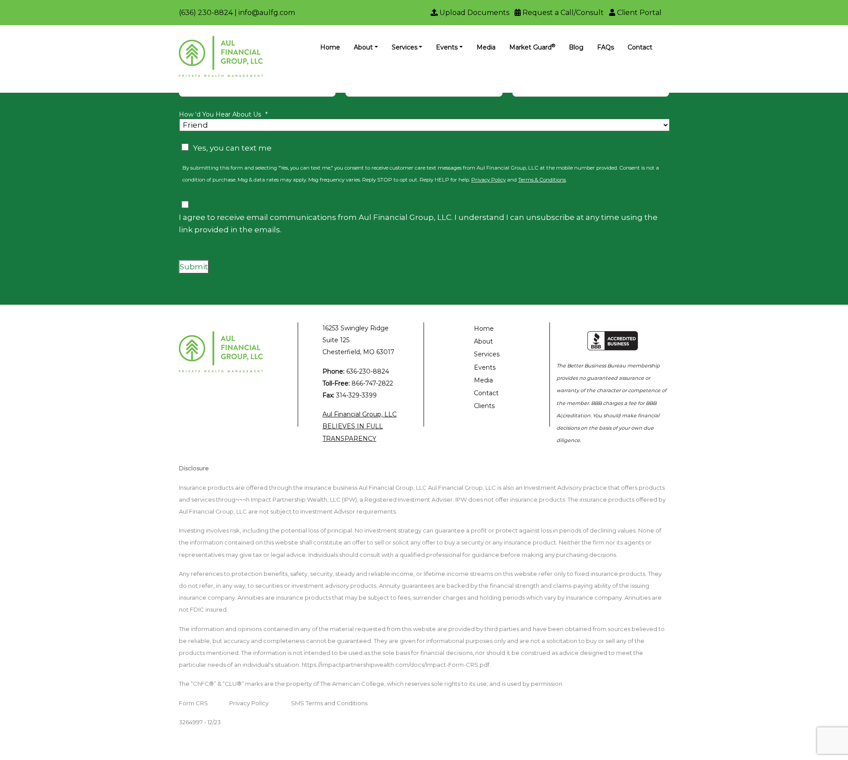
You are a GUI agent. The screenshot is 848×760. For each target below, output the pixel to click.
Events (447, 47)
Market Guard (532, 47)
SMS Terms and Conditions (329, 703)
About (363, 47)
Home (330, 47)
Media (486, 47)
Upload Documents (473, 12)
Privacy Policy (488, 180)
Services (404, 47)
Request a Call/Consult (562, 12)
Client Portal (638, 12)
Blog (576, 47)
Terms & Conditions (542, 180)
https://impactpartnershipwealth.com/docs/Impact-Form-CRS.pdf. (396, 664)
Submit (194, 266)
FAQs (605, 47)
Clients (484, 406)
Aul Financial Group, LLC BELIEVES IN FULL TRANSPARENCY (359, 426)
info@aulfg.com (266, 12)
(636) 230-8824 (206, 12)
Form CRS (193, 703)
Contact (640, 47)
